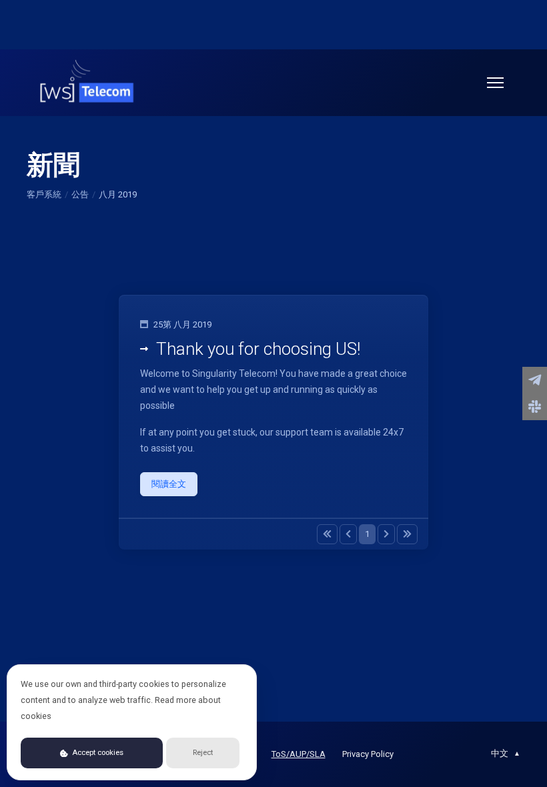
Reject (203, 752)
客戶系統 (44, 194)
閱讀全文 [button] (168, 484)
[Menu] (495, 82)
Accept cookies (96, 752)
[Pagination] (327, 534)
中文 (505, 753)
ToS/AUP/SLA (298, 754)
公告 (80, 194)
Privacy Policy (368, 754)
